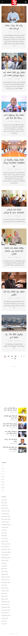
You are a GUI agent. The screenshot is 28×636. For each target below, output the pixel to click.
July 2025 (4, 530)
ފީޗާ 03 (2, 485)
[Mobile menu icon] (26, 2)
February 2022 (5, 601)
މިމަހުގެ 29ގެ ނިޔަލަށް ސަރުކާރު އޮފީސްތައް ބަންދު (14, 27)
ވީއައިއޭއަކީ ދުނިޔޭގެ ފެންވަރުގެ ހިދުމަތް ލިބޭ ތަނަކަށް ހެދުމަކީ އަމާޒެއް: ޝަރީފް (10, 425)
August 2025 (4, 527)
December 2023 (5, 582)
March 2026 (4, 508)
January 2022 (5, 604)
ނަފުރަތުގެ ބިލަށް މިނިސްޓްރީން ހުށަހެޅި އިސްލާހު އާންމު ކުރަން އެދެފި (14, 117)
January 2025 (5, 546)
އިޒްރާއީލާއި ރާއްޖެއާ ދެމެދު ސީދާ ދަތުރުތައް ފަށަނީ (14, 336)
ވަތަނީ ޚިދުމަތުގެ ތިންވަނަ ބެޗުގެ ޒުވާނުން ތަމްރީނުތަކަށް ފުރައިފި (10, 448)
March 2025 (4, 541)
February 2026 (5, 511)
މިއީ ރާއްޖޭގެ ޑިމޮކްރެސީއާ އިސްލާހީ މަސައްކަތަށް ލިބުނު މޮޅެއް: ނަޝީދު (10, 409)
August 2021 (4, 618)
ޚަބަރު (2, 465)
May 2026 (4, 502)
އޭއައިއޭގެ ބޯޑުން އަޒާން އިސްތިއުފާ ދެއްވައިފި (11, 440)
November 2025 (5, 519)
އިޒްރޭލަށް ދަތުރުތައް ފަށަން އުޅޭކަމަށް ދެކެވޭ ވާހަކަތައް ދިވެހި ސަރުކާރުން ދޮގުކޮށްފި (14, 251)
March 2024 (4, 574)
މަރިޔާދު (2, 474)
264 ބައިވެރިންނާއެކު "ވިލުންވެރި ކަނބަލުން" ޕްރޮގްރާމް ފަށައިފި (11, 433)
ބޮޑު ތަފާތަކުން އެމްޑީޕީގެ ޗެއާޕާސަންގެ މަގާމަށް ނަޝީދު (10, 417)
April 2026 (4, 505)
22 (8, 356)
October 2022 (5, 590)
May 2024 (4, 568)
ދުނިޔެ (2, 490)
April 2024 (4, 571)
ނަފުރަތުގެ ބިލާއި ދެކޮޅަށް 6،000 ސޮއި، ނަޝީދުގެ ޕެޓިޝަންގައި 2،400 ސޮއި (14, 74)
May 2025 (4, 535)
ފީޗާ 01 (2, 479)
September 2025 (6, 524)
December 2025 (5, 516)
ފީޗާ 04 (2, 487)
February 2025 (5, 544)
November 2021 (5, 610)
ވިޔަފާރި (2, 471)
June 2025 (4, 533)
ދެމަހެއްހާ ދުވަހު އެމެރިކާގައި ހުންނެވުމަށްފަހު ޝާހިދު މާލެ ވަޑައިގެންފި (14, 211)
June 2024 (4, 566)
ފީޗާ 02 (2, 482)
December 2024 (5, 549)
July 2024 (4, 563)
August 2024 (5, 560)
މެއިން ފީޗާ (3, 476)
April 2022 (4, 596)
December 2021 (5, 607)
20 (15, 356)
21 (12, 356)
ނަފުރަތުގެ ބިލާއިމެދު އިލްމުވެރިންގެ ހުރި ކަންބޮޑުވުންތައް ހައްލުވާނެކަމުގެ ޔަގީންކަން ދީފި (14, 163)
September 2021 (6, 615)
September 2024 (6, 557)
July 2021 (4, 621)
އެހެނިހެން (3, 468)
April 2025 (4, 538)
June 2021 (4, 623)
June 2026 (4, 500)
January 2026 (5, 513)
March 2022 (4, 599)
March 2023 (4, 588)
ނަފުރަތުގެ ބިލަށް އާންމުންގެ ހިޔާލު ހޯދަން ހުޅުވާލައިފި (14, 293)
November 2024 (6, 552)
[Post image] (22, 411)
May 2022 (4, 593)
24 (15, 358)
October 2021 (5, 612)
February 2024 (5, 577)
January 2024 (5, 579)
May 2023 (4, 585)
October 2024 (5, 555)
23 (5, 356)
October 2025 (5, 522)
